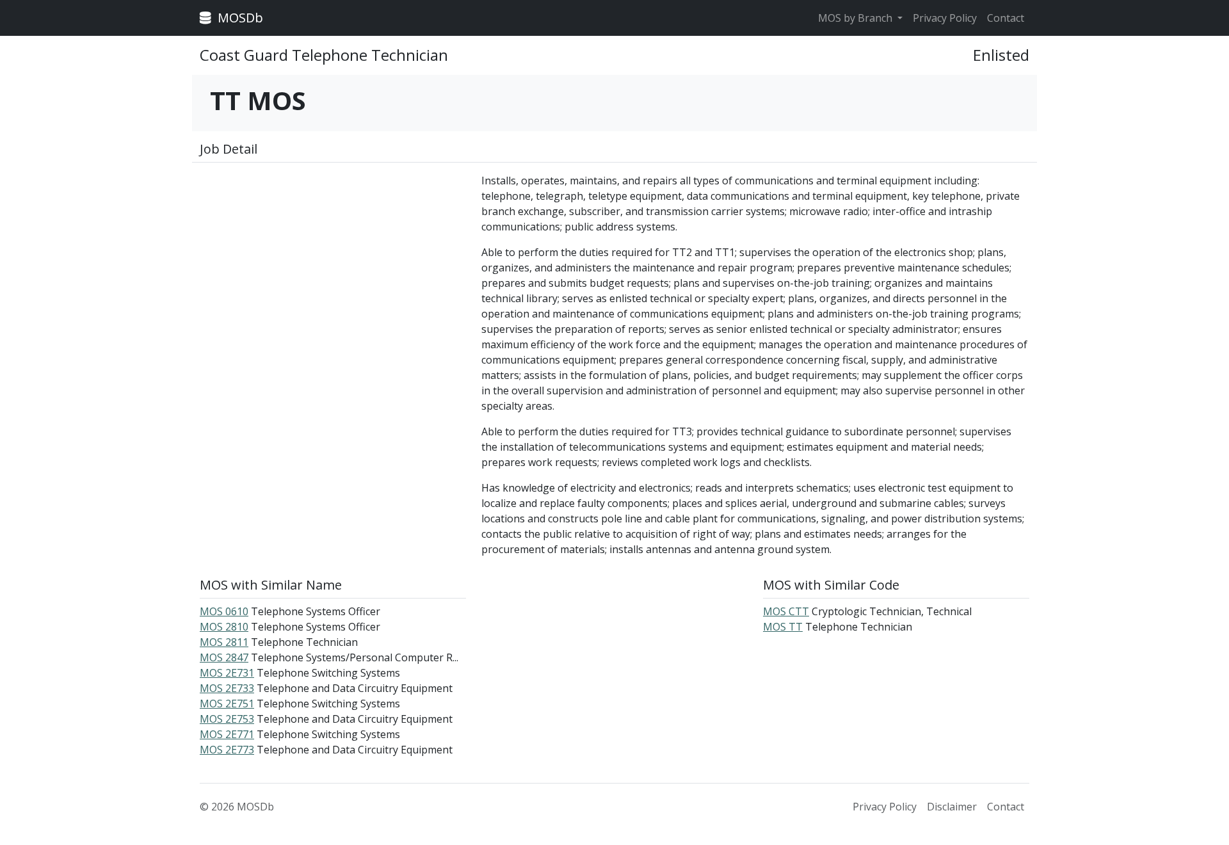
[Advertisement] (333, 262)
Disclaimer (952, 807)
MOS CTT (786, 611)
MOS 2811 (224, 642)
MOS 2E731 (227, 673)
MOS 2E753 (227, 719)
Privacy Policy (945, 18)
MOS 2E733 (227, 688)
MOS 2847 (224, 657)
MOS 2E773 (227, 750)
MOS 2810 (224, 627)
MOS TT (783, 627)
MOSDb (238, 17)
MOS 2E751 (227, 703)
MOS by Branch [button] (856, 18)
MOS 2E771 (227, 734)
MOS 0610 (224, 611)
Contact (1005, 18)
